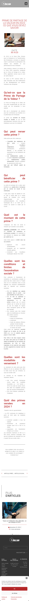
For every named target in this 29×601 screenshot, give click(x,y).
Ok (14, 589)
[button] (26, 578)
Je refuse (14, 593)
